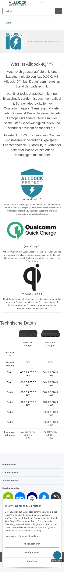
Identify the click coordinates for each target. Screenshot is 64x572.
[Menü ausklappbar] (3, 2)
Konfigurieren (32, 552)
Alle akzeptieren (32, 543)
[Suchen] (58, 11)
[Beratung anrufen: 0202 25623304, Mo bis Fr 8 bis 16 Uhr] (57, 555)
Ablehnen (32, 561)
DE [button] (41, 3)
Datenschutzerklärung (29, 536)
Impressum (10, 536)
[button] (49, 3)
